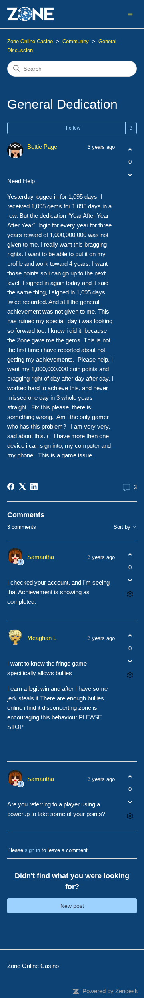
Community (75, 41)
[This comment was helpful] (130, 555)
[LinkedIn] (34, 486)
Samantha (40, 556)
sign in (32, 850)
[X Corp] (22, 486)
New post (72, 906)
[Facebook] (10, 486)
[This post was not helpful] (130, 175)
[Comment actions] (130, 594)
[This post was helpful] (130, 149)
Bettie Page (42, 146)
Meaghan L (41, 637)
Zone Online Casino (30, 41)
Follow (73, 128)
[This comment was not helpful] (130, 580)
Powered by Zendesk (110, 991)
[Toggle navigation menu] (130, 13)
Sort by (123, 527)
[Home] (30, 14)
